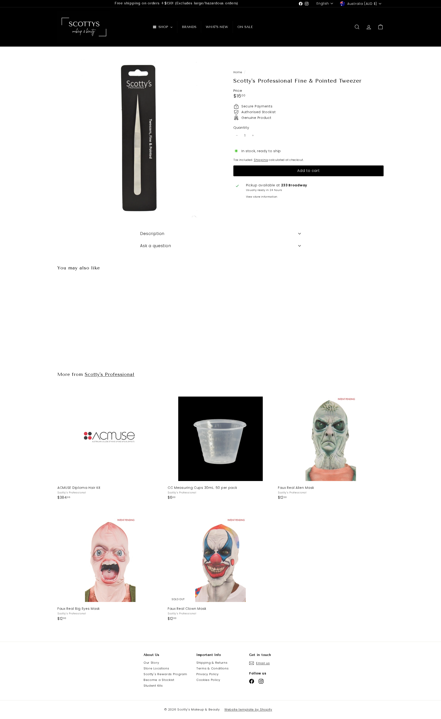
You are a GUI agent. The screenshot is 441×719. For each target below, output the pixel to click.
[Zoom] (138, 138)
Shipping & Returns (212, 662)
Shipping (261, 160)
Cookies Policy (208, 680)
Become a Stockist (159, 680)
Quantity (241, 127)
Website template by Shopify (248, 709)
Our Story (151, 662)
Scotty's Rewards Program (165, 674)
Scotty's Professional (110, 374)
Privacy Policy (207, 674)
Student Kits (153, 685)
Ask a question (155, 246)
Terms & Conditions (212, 668)
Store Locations (156, 668)
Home (238, 72)
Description (152, 233)
